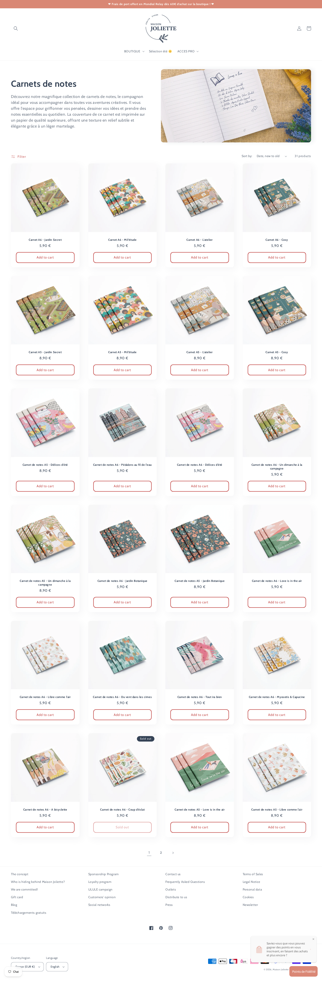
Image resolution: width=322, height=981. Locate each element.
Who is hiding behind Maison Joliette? (38, 882)
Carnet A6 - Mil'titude (122, 239)
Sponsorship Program (103, 874)
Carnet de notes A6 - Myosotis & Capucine (277, 697)
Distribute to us (176, 897)
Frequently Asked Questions (185, 882)
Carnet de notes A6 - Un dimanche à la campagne (276, 466)
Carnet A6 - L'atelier (199, 239)
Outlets (170, 889)
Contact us (173, 874)
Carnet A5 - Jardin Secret (45, 352)
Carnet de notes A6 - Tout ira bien (199, 697)
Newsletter (250, 905)
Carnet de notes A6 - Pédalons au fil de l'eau (122, 464)
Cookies (248, 897)
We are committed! (24, 889)
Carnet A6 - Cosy (276, 239)
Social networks (99, 905)
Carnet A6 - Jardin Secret (45, 239)
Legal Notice (251, 882)
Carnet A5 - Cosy (276, 352)
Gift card (17, 897)
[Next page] (173, 853)
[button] (16, 28)
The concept (19, 874)
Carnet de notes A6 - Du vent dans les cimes (122, 697)
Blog (14, 905)
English (55, 966)
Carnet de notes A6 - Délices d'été (199, 464)
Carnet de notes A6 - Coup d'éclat (122, 809)
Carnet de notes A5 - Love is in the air (200, 809)
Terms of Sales (253, 874)
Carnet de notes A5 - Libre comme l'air (276, 809)
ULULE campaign (100, 889)
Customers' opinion (102, 897)
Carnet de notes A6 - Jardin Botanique (122, 581)
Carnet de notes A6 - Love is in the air (277, 581)
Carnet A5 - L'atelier (199, 352)
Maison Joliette (281, 969)
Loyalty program (99, 882)
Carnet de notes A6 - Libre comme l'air (45, 697)
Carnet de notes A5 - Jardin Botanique (200, 581)
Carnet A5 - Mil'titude (122, 352)
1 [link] (149, 852)
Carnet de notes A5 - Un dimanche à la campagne (45, 582)
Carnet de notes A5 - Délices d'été (45, 464)
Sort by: (247, 156)
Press (169, 905)
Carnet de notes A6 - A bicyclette (45, 809)
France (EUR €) (25, 966)
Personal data (252, 889)
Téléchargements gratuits (28, 913)
